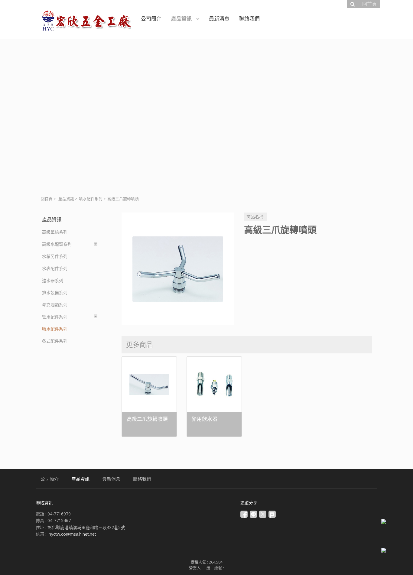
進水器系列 (52, 280)
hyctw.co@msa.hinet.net (72, 534)
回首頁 (47, 198)
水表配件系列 (54, 268)
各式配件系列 (54, 341)
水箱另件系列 (54, 256)
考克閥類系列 (54, 304)
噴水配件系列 (90, 198)
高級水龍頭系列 (57, 244)
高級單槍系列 (54, 232)
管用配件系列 (54, 317)
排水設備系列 (54, 292)
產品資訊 (66, 198)
